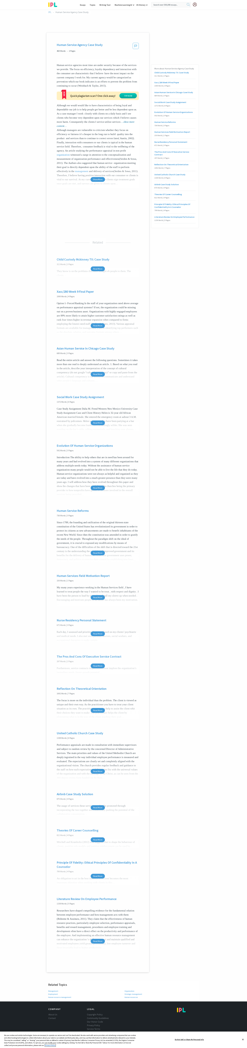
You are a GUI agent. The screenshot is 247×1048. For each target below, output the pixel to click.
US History (140, 5)
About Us (52, 1014)
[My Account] (196, 4)
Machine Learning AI (123, 5)
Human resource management (59, 997)
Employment (53, 994)
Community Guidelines (98, 1018)
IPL (49, 12)
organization (63, 154)
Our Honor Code (95, 1021)
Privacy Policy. (50, 1045)
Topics (92, 5)
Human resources (131, 997)
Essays (83, 5)
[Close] (243, 1039)
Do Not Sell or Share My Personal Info (189, 1039)
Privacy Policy (93, 1025)
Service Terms (93, 1029)
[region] (123, 1040)
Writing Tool (105, 5)
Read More (97, 268)
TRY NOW (128, 96)
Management (53, 991)
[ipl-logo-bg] (53, 4)
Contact (52, 1018)
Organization (129, 991)
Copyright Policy (94, 1014)
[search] (188, 4)
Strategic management (133, 994)
